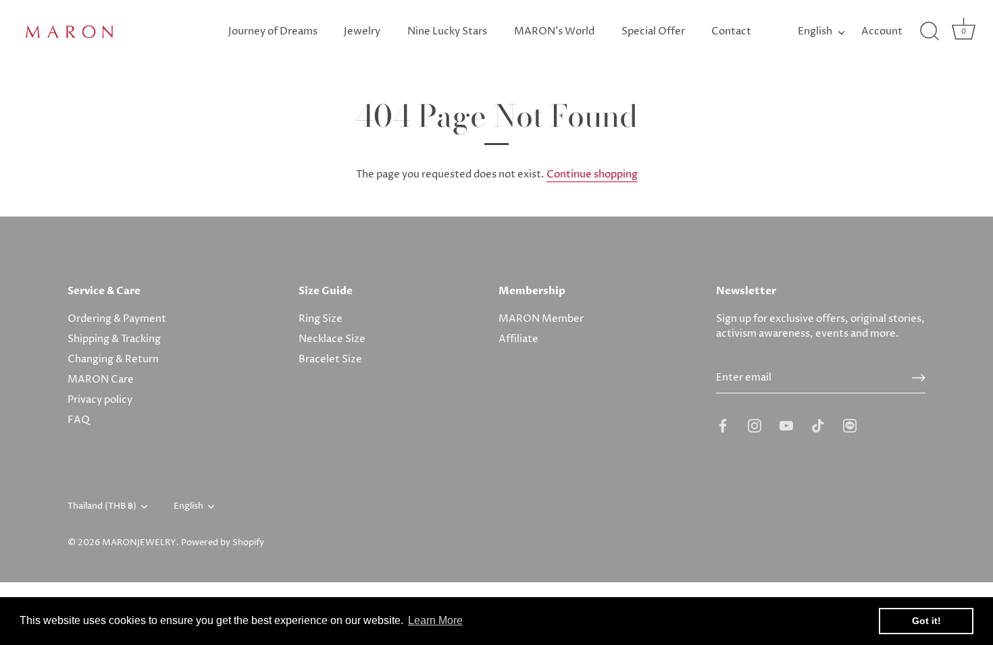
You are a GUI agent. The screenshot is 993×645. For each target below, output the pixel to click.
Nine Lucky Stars (447, 31)
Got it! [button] (926, 620)
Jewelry (362, 31)
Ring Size (320, 319)
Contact (731, 31)
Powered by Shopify (222, 543)
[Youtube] (786, 425)
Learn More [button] (435, 620)
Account (881, 31)
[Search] (929, 32)
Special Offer (653, 31)
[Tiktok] (818, 425)
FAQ (79, 420)
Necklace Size (332, 339)
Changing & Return (113, 359)
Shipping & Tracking (114, 339)
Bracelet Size (330, 359)
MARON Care (101, 379)
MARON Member (541, 319)
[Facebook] (723, 425)
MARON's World (554, 31)
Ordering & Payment (117, 319)
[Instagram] (754, 425)
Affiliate (518, 339)
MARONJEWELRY (139, 543)
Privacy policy (100, 400)
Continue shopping (592, 174)
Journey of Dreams (272, 31)
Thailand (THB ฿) (102, 506)
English (815, 31)
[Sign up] (918, 378)
